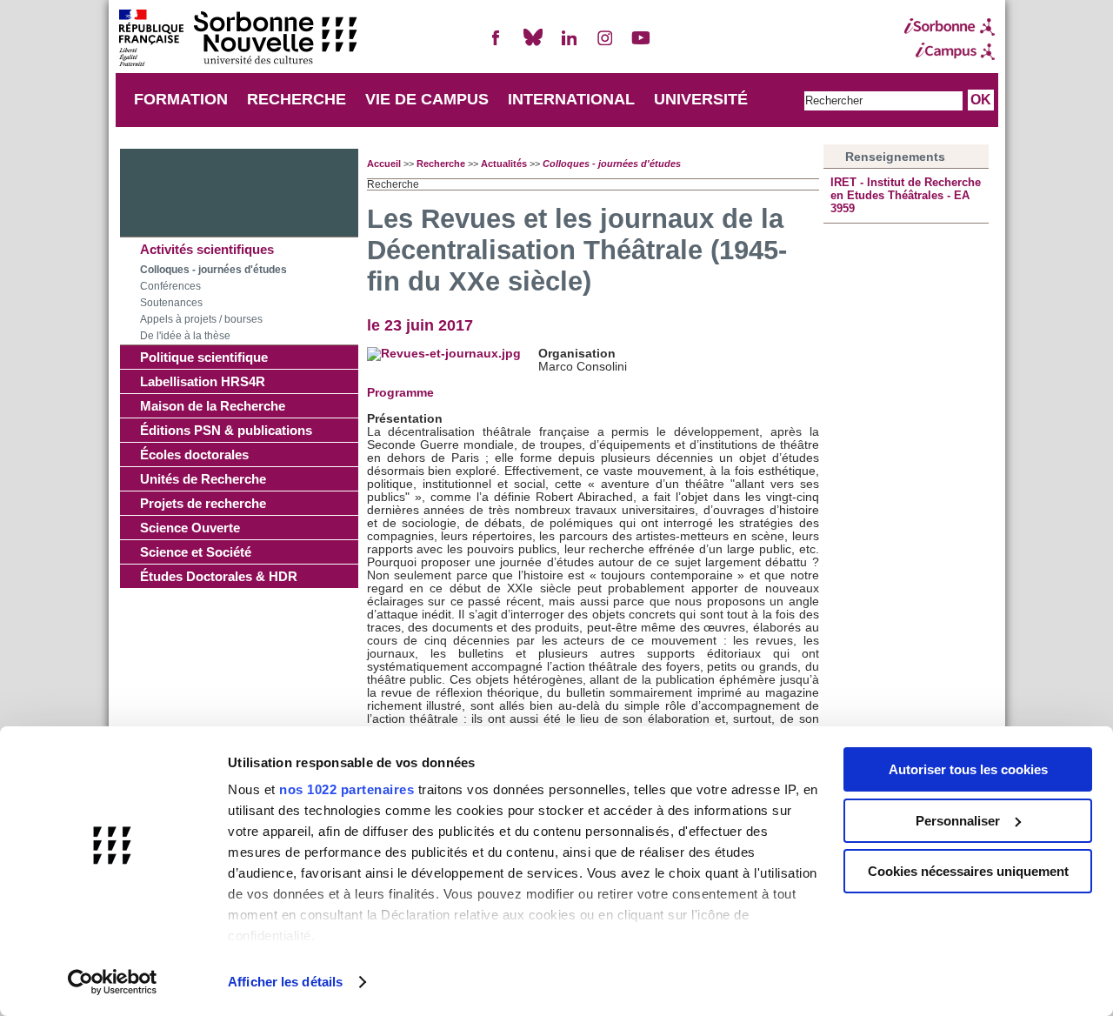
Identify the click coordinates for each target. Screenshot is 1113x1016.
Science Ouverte (190, 527)
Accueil (384, 163)
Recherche (441, 163)
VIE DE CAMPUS (427, 99)
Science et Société (195, 552)
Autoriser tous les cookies (968, 769)
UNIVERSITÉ (701, 99)
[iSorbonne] (949, 27)
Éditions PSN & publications (226, 430)
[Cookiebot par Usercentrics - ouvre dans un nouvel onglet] (113, 982)
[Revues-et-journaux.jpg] (444, 353)
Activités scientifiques (207, 249)
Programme (400, 392)
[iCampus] (949, 51)
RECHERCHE (296, 99)
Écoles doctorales (194, 454)
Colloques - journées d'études (213, 270)
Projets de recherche (203, 503)
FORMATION (181, 99)
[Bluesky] (533, 44)
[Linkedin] (568, 44)
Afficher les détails (285, 981)
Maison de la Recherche (212, 405)
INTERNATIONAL (571, 99)
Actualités (504, 163)
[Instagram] (605, 44)
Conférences (170, 286)
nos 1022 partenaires (346, 789)
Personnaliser (958, 820)
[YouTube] (640, 44)
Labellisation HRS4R (202, 381)
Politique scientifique (204, 357)
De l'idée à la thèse (185, 336)
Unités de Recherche (203, 478)
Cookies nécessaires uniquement (968, 871)
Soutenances (171, 303)
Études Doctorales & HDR (218, 576)
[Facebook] (496, 44)
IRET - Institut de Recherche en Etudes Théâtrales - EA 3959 (905, 195)
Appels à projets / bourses (201, 319)
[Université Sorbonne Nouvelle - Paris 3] (237, 39)
